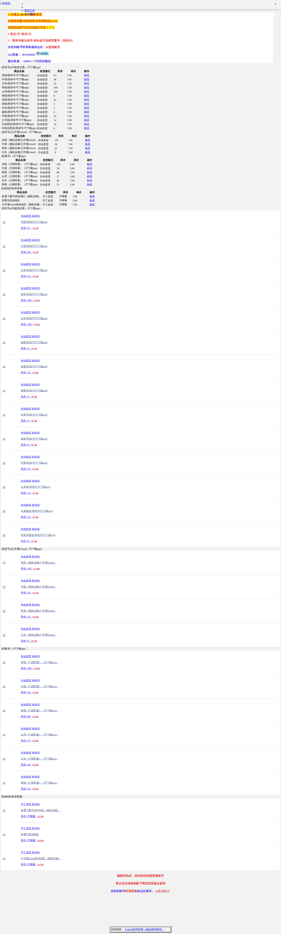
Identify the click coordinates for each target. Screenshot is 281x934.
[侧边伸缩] (279, 4)
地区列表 (29, 7)
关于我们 (29, 14)
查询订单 (29, 10)
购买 (86, 75)
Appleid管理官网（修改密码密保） (144, 929)
